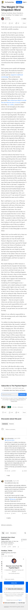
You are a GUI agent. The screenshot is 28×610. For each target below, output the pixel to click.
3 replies (8, 518)
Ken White (7, 18)
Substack (6, 606)
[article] (14, 542)
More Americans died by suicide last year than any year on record (13, 101)
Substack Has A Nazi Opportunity (8, 538)
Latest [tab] (7, 533)
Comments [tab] (5, 424)
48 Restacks (20, 407)
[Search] (25, 533)
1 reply (8, 475)
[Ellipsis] (26, 438)
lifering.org (12, 499)
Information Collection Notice (17, 399)
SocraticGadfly (8, 481)
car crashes (11, 105)
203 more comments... (6, 525)
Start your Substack (10, 603)
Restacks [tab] (11, 424)
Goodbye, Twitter (6, 550)
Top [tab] (3, 533)
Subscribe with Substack (15, 589)
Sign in (24, 2)
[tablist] (8, 423)
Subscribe (19, 2)
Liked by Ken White (10, 440)
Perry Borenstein (9, 438)
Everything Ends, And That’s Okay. (8, 553)
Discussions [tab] (13, 533)
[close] (23, 559)
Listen (24, 18)
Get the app (22, 603)
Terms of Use (21, 398)
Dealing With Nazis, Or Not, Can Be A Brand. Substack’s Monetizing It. (9, 542)
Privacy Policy (19, 595)
